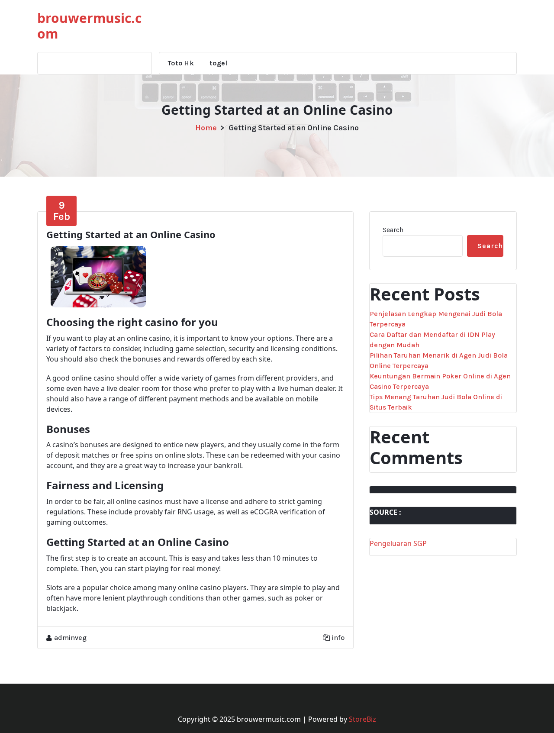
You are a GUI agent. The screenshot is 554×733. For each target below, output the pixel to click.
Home (206, 127)
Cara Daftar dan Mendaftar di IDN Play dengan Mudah (432, 339)
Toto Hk (181, 63)
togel (218, 63)
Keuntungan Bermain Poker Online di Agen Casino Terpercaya (440, 381)
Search (393, 230)
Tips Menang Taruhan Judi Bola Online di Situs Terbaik (436, 402)
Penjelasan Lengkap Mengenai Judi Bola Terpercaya (436, 319)
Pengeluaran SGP (398, 543)
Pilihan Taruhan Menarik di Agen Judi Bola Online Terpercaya (439, 360)
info (338, 637)
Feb (61, 211)
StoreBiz (362, 719)
